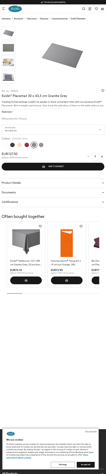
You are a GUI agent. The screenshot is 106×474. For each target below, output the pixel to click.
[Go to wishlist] (96, 8)
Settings (63, 465)
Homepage (6, 19)
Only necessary (91, 431)
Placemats (44, 19)
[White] (5, 145)
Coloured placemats (60, 19)
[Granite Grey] (34, 145)
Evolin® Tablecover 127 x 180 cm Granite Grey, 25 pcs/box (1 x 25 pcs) (25, 263)
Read (7, 112)
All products (18, 19)
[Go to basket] (102, 8)
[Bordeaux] (27, 145)
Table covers (31, 19)
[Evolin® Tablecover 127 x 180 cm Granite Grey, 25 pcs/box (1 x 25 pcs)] (26, 243)
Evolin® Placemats (78, 19)
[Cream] (19, 145)
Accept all (85, 465)
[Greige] (41, 145)
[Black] (12, 145)
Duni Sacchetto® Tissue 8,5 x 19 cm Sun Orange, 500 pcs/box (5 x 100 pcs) (66, 263)
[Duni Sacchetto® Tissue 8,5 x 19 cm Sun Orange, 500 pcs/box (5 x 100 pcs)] (67, 243)
